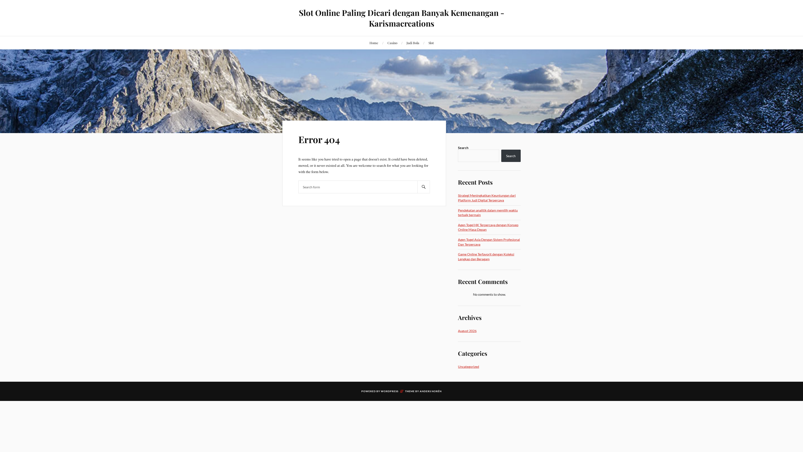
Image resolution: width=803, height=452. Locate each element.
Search (463, 148)
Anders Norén (431, 391)
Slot (431, 43)
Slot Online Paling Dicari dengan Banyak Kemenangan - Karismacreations (401, 18)
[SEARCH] (423, 187)
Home (374, 43)
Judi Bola (413, 43)
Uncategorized (468, 367)
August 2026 (467, 331)
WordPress (389, 391)
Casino (392, 43)
